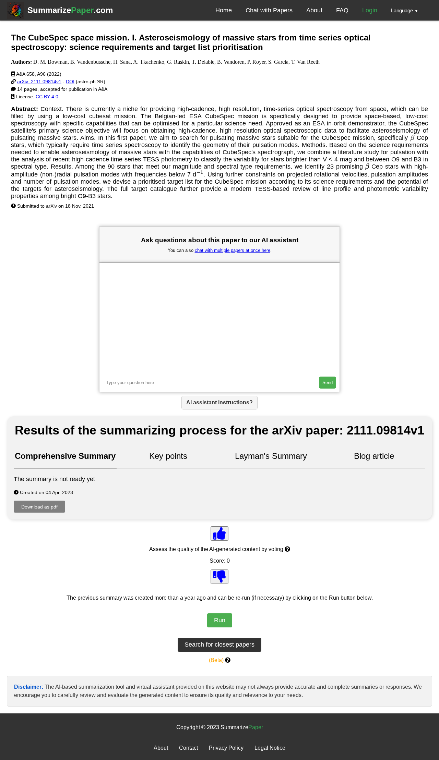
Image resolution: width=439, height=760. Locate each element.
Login (369, 10)
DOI (70, 81)
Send (327, 382)
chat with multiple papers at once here (232, 250)
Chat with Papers (269, 10)
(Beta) (216, 660)
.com (70, 10)
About (314, 10)
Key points (168, 456)
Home (223, 10)
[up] (219, 533)
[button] (404, 10)
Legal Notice (269, 748)
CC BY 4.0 (47, 96)
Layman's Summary (271, 456)
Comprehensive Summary (65, 456)
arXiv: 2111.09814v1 (39, 81)
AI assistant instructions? (219, 402)
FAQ (342, 10)
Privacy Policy (226, 748)
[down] (219, 576)
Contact (188, 748)
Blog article (374, 456)
